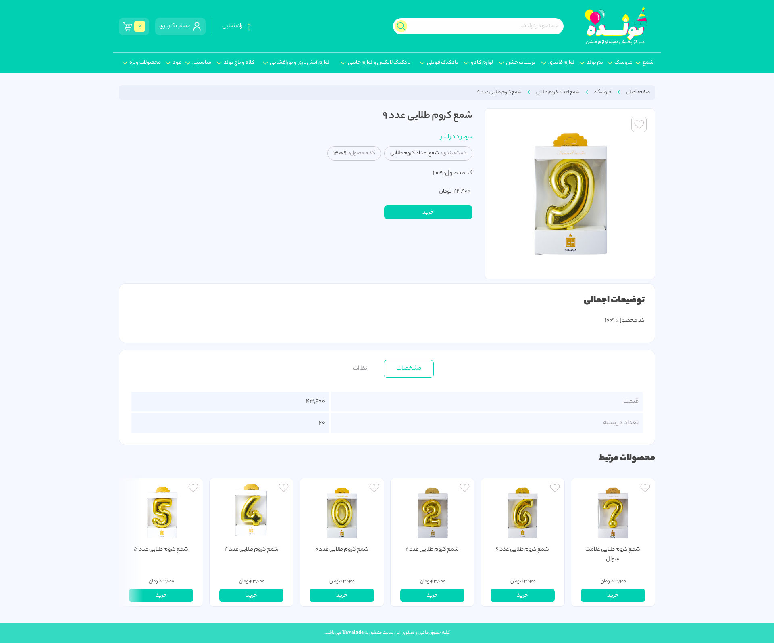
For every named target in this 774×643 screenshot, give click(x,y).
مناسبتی (201, 63)
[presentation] (131, 542)
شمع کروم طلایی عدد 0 (341, 550)
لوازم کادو (482, 63)
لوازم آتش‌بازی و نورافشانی (299, 63)
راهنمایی (233, 26)
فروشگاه (602, 92)
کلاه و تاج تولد (239, 63)
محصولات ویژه (145, 63)
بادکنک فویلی (442, 63)
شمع (648, 63)
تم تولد (595, 63)
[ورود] (645, 489)
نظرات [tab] (360, 368)
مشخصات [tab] (408, 368)
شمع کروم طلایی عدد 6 (522, 550)
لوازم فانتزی (561, 63)
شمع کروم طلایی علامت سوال (612, 554)
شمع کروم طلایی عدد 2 (432, 550)
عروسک (623, 63)
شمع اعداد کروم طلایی (557, 92)
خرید (428, 213)
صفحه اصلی (638, 92)
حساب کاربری (175, 26)
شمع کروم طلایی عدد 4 (252, 550)
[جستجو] (401, 26)
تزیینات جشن (520, 63)
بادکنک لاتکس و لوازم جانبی (379, 63)
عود (177, 63)
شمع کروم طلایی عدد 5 (161, 550)
